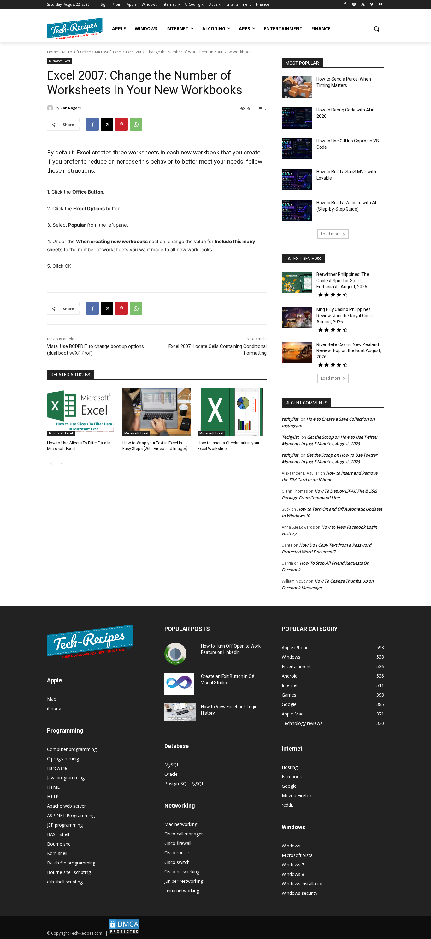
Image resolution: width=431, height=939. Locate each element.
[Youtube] (380, 4)
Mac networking (180, 824)
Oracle (171, 774)
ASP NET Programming (71, 815)
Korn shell (57, 853)
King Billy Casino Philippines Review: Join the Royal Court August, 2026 (344, 315)
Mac (51, 699)
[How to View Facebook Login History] (180, 712)
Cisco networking (181, 872)
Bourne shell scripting (69, 872)
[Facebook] (345, 4)
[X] (363, 4)
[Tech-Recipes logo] (75, 28)
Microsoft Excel (108, 52)
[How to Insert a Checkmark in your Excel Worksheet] (232, 412)
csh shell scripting (65, 882)
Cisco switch (177, 862)
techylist (290, 419)
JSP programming (65, 825)
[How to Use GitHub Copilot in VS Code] (297, 148)
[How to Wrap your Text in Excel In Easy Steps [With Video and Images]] (157, 412)
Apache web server (66, 806)
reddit (287, 805)
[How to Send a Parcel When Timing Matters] (297, 87)
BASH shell (58, 834)
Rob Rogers (70, 107)
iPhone (54, 708)
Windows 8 (293, 874)
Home (52, 52)
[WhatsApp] (136, 124)
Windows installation (303, 884)
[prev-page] (51, 464)
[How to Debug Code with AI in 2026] (297, 118)
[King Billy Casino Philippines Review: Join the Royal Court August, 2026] (297, 317)
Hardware (57, 768)
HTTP (53, 796)
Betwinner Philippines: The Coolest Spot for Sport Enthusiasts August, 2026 (342, 280)
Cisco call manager (183, 834)
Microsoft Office (76, 52)
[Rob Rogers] (51, 108)
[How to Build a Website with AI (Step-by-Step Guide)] (297, 210)
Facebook (292, 777)
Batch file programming (71, 863)
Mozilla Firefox (297, 795)
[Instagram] (354, 4)
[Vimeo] (371, 4)
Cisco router (176, 853)
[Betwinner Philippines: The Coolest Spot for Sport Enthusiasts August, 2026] (297, 282)
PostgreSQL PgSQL (184, 783)
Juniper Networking (183, 881)
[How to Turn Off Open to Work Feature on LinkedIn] (175, 654)
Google (289, 786)
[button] (376, 28)
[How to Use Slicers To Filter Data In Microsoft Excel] (81, 412)
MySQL (171, 765)
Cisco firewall (177, 843)
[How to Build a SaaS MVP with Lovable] (297, 179)
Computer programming (72, 749)
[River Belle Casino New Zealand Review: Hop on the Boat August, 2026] (297, 352)
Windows (291, 846)
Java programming (66, 778)
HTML (53, 787)
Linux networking (181, 891)
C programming (63, 759)
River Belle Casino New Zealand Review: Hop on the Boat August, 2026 (348, 350)
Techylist (290, 437)
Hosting (290, 767)
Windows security (299, 893)
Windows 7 (293, 865)
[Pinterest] (121, 124)
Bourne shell (60, 844)
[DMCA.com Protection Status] (124, 933)
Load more (331, 233)
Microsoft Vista (297, 855)
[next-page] (61, 464)
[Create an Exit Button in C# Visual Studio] (179, 684)
